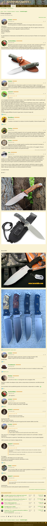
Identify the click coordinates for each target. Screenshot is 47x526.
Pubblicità (42, 522)
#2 (45, 42)
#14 (45, 411)
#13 (45, 400)
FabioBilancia (41, 496)
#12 (45, 393)
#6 (45, 130)
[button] (23, 6)
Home (3, 6)
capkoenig (6, 504)
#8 (45, 154)
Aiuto (39, 522)
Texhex (9, 465)
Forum (13, 6)
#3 (45, 82)
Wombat (10, 376)
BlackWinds (11, 117)
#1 (45, 21)
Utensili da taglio (16, 496)
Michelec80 (41, 503)
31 (23, 496)
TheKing (10, 128)
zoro (9, 152)
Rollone (5, 500)
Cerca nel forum (10, 8)
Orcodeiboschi (11, 364)
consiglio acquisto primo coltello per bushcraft (15, 495)
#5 (45, 119)
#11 (45, 377)
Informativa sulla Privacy (32, 522)
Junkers (10, 140)
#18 (45, 477)
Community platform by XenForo (23, 524)
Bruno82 (5, 496)
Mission (8, 6)
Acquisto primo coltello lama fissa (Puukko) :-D (15, 499)
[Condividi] (43, 21)
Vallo (5, 507)
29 (20, 496)
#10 (45, 366)
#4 (45, 93)
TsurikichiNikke (12, 41)
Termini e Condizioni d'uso (22, 522)
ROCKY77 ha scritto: (12, 428)
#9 (45, 354)
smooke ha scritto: (12, 95)
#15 (45, 426)
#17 (45, 467)
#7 (45, 142)
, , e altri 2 (9, 349)
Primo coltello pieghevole (10, 503)
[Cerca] (45, 6)
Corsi (18, 6)
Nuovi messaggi (3, 8)
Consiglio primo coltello (10, 506)
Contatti (15, 522)
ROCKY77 (10, 409)
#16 (45, 445)
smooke (2, 15)
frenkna (5, 512)
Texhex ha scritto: (12, 480)
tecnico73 (10, 91)
